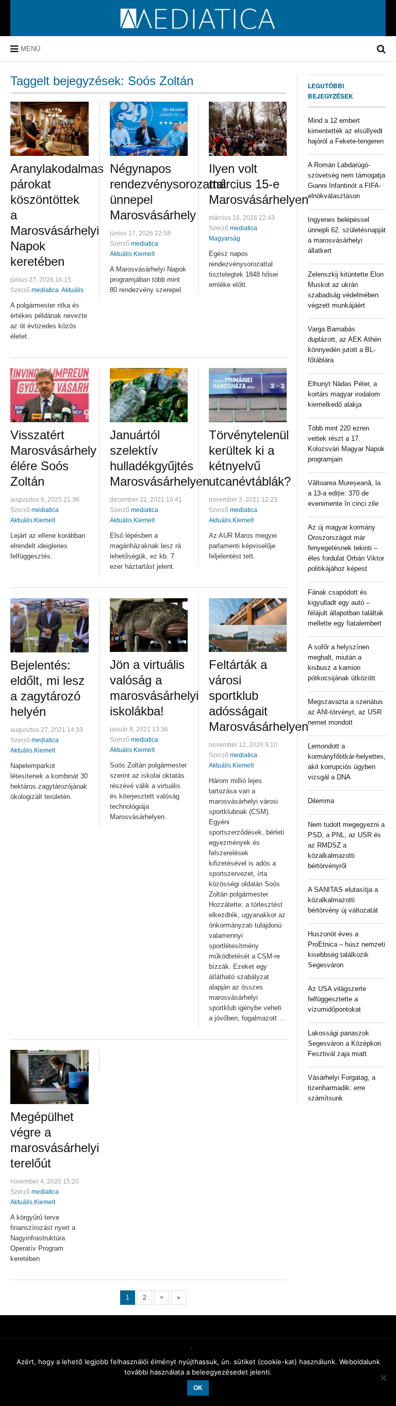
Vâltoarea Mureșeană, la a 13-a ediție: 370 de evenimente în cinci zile (344, 493)
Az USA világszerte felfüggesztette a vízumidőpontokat (337, 999)
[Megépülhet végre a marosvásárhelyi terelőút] (49, 1077)
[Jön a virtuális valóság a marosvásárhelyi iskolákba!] (149, 625)
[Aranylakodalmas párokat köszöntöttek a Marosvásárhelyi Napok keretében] (49, 129)
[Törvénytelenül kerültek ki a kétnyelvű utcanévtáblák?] (248, 395)
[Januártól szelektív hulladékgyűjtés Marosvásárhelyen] (149, 395)
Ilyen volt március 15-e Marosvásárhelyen (258, 184)
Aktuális (72, 290)
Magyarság (224, 238)
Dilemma (321, 801)
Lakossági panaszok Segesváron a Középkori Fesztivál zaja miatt (344, 1043)
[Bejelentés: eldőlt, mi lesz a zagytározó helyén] (49, 625)
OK (198, 1388)
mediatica (45, 290)
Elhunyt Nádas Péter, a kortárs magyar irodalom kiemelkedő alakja (344, 394)
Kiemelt (144, 254)
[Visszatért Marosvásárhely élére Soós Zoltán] (49, 395)
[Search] (381, 49)
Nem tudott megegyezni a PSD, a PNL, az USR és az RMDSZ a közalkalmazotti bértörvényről (346, 845)
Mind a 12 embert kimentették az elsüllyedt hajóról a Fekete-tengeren (346, 131)
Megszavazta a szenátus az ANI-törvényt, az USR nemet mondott (345, 712)
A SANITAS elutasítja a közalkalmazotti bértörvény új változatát (343, 900)
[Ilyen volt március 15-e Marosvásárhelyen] (248, 129)
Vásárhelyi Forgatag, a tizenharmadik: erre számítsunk (341, 1088)
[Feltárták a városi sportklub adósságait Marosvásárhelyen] (248, 625)
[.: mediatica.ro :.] (198, 32)
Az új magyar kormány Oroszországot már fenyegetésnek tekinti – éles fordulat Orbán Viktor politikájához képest (346, 547)
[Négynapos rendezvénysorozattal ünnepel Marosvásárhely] (149, 129)
